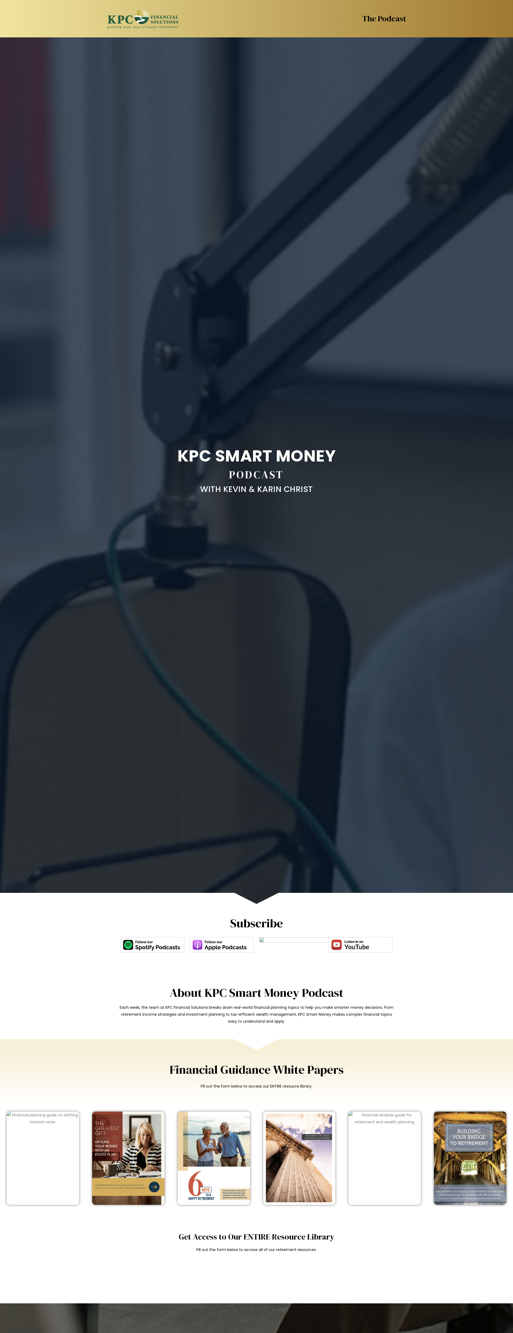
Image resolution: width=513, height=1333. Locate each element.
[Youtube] (361, 945)
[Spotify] (152, 945)
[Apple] (222, 945)
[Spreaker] (320, 952)
